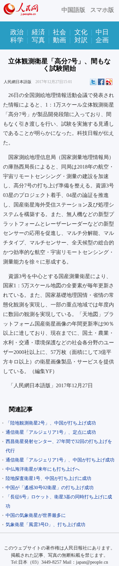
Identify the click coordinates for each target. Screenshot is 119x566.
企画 (102, 40)
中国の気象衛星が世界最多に (36, 515)
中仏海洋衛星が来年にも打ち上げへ (43, 469)
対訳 (81, 40)
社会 (59, 32)
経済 (38, 32)
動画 (59, 40)
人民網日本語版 (17, 81)
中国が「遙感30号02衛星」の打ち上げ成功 (50, 487)
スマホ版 (102, 10)
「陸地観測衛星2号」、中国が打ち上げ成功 (51, 423)
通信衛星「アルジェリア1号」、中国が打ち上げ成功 (60, 459)
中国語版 (73, 10)
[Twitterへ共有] (93, 82)
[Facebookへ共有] (101, 82)
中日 (102, 32)
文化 (81, 32)
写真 (38, 40)
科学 (16, 40)
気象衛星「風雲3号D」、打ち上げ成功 (45, 524)
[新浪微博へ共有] (109, 82)
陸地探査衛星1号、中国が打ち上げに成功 (48, 478)
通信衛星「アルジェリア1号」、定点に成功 (51, 432)
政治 (16, 32)
